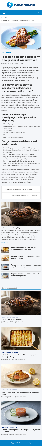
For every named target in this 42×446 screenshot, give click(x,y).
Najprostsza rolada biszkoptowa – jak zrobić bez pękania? (25, 275)
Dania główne (6, 317)
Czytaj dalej (4, 242)
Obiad (8, 52)
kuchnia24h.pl (27, 443)
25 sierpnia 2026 (8, 434)
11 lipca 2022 (7, 64)
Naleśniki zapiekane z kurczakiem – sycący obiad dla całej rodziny (24, 248)
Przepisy (15, 317)
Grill (3, 52)
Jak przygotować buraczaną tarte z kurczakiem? (24, 195)
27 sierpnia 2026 (8, 322)
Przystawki (13, 427)
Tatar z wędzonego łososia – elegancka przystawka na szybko (26, 266)
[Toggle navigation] (3, 12)
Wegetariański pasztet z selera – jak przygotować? (18, 189)
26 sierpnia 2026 (8, 359)
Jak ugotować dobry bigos (11, 228)
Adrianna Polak (18, 64)
